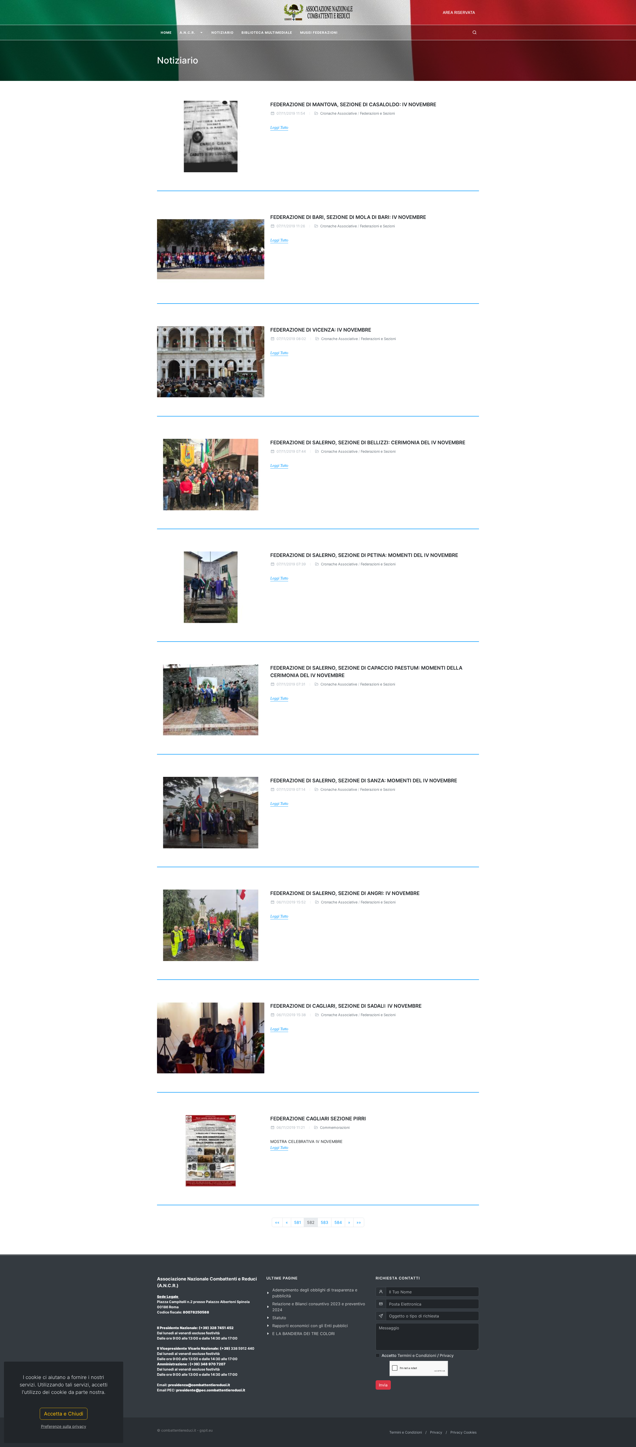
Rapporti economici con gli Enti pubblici (310, 1325)
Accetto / (418, 1355)
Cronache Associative (338, 113)
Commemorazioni (335, 1127)
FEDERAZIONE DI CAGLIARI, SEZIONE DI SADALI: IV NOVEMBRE (346, 1006)
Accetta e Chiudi (63, 1414)
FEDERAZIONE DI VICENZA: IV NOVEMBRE (320, 330)
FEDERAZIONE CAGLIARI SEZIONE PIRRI (318, 1119)
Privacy (447, 1355)
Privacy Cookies (463, 1432)
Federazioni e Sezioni (377, 113)
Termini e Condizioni (417, 1355)
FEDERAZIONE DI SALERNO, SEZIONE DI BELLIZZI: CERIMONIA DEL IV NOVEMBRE (367, 443)
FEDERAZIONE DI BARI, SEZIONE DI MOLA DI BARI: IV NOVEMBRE (348, 217)
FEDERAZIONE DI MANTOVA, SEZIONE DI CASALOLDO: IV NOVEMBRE (353, 104)
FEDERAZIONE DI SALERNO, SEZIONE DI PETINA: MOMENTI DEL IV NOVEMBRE (364, 555)
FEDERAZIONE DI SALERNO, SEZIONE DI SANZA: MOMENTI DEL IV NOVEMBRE (363, 781)
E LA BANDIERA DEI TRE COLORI (303, 1333)
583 (324, 1222)
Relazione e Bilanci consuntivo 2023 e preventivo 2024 (318, 1306)
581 (297, 1222)
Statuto (279, 1317)
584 (338, 1222)
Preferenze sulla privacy (63, 1426)
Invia (383, 1384)
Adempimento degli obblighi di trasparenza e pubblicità (314, 1292)
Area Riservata (459, 12)
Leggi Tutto (279, 127)
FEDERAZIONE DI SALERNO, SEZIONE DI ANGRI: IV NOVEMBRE (345, 893)
